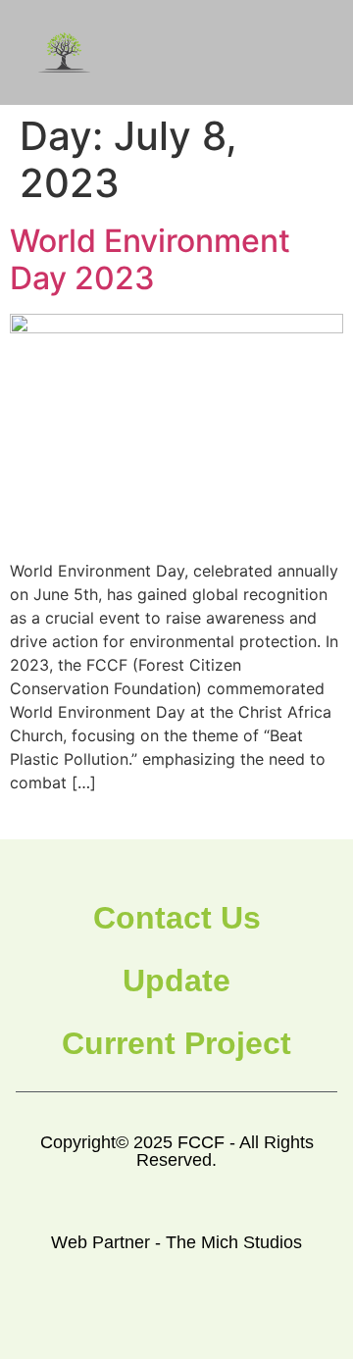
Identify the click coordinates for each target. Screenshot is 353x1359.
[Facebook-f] (109, 1317)
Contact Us (177, 917)
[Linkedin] (244, 1317)
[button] (306, 52)
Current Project (176, 1043)
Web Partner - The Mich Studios (176, 1242)
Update (176, 980)
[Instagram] (199, 1317)
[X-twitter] (154, 1317)
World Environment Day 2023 (150, 259)
